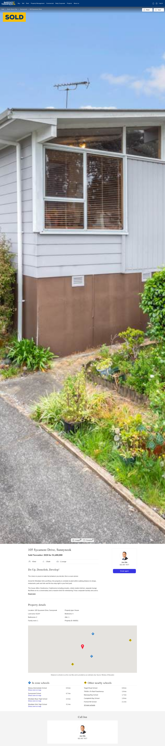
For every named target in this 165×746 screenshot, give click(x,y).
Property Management (37, 3)
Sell (23, 3)
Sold (2, 9)
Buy (19, 3)
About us (76, 3)
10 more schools (89, 705)
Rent (27, 3)
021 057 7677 (124, 565)
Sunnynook (23, 9)
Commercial (50, 3)
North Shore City (12, 9)
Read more (32, 594)
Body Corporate (60, 3)
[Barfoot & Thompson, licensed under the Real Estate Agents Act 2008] (8, 2)
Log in (161, 3)
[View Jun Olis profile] (124, 555)
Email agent (124, 571)
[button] (82, 646)
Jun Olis (124, 562)
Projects (69, 3)
